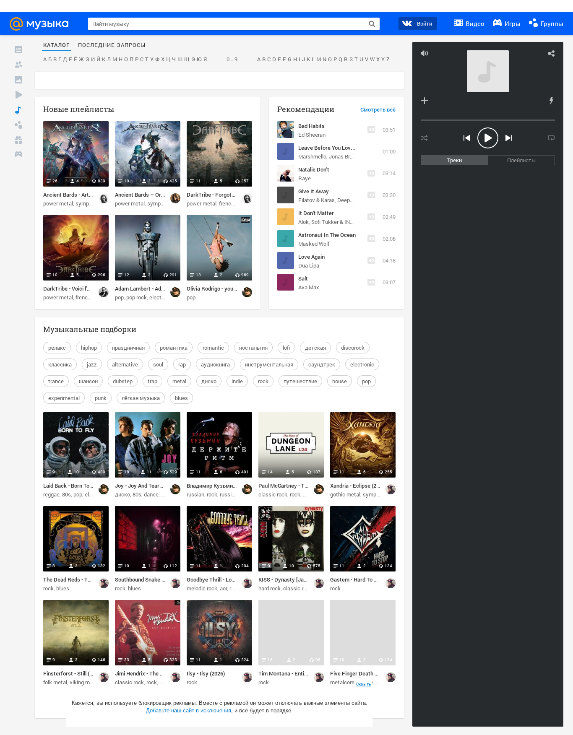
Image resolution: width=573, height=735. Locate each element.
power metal (58, 203)
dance (151, 494)
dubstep (123, 381)
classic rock (272, 494)
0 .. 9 (232, 59)
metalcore (342, 682)
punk (101, 398)
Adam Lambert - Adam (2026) (150, 288)
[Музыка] (18, 109)
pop (119, 297)
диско (208, 381)
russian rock (234, 494)
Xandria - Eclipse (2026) (358, 485)
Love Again (311, 256)
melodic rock (202, 588)
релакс (57, 347)
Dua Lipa (308, 265)
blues (181, 398)
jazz (92, 364)
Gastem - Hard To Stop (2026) (365, 579)
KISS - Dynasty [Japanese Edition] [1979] (307, 579)
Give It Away (313, 191)
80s (66, 494)
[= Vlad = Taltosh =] (104, 292)
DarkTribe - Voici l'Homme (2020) (82, 288)
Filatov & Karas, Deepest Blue (334, 200)
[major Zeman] (390, 489)
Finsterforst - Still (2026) (73, 673)
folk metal (55, 682)
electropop (162, 297)
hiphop (89, 347)
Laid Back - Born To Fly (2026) (79, 485)
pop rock (136, 297)
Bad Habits (311, 126)
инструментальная (269, 364)
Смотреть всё (378, 109)
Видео (474, 23)
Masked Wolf (313, 243)
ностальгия (253, 347)
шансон (88, 381)
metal (179, 381)
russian (195, 494)
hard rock (269, 588)
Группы (551, 23)
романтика (174, 347)
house (339, 381)
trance (56, 381)
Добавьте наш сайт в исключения (188, 710)
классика (60, 364)
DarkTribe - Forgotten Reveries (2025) (233, 194)
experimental (64, 398)
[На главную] (43, 24)
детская (315, 347)
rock (263, 381)
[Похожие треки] (551, 100)
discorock (353, 347)
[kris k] (175, 198)
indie (237, 381)
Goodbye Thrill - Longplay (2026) (225, 579)
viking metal (84, 682)
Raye (304, 178)
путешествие (300, 381)
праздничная (128, 347)
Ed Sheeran (312, 134)
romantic (213, 347)
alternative (125, 364)
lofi (286, 347)
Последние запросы (112, 45)
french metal (234, 203)
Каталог (56, 45)
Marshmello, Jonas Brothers (331, 156)
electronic (362, 364)
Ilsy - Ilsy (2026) (206, 673)
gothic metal (345, 494)
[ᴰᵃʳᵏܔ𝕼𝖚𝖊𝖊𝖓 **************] (104, 198)
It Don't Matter (316, 213)
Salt (303, 278)
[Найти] (372, 24)
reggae (51, 494)
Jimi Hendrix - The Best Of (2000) (155, 673)
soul (158, 364)
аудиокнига (215, 364)
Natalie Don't (313, 169)
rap (182, 364)
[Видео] (18, 94)
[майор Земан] (175, 292)
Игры (512, 23)
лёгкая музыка (141, 398)
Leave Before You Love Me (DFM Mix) (343, 147)
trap (152, 381)
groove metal (372, 682)
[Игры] (18, 155)
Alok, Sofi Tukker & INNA (327, 222)
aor (223, 588)
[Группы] (18, 124)
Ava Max (308, 287)
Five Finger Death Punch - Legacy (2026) (379, 673)
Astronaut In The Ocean (327, 235)
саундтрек (321, 364)
